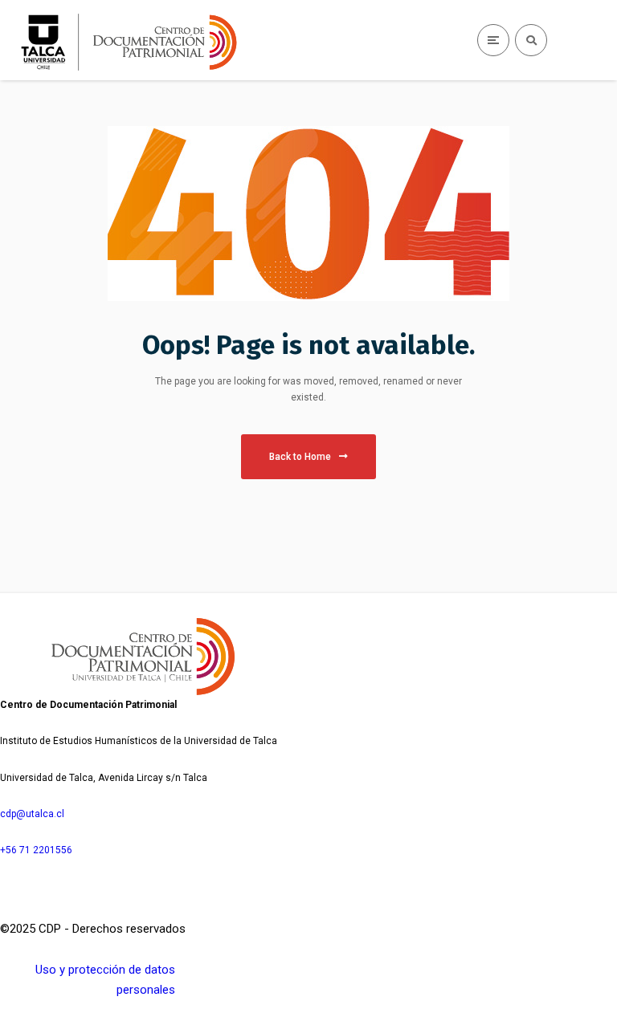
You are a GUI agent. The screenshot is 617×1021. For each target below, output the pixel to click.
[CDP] (140, 42)
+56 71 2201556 (36, 850)
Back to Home (300, 456)
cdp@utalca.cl (32, 814)
